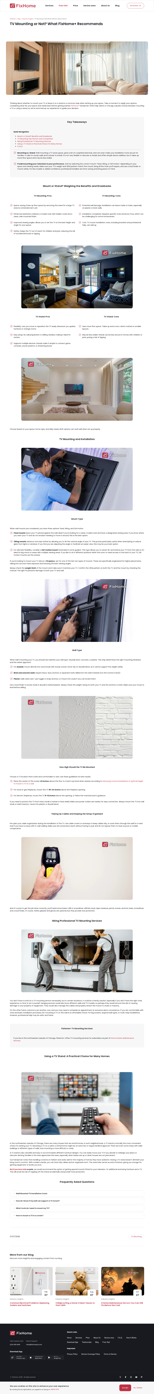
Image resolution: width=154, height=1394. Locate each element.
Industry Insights (27, 19)
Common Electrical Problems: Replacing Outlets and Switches (29, 1304)
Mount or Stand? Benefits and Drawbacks (34, 136)
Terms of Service (110, 1354)
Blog (117, 5)
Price (75, 5)
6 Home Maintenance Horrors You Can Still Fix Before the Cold (122, 1304)
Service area (89, 5)
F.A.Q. (120, 1337)
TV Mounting (136, 1236)
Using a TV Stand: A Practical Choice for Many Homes (39, 144)
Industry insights (16, 1299)
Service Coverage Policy (90, 1354)
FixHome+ (13, 19)
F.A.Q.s (20, 146)
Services (49, 5)
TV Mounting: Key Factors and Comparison (35, 139)
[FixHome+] (23, 6)
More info (55, 1389)
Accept (125, 1388)
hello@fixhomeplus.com (34, 1344)
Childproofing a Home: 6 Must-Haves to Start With (75, 1304)
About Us (105, 5)
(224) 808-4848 (15, 1344)
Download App (72, 1342)
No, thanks (138, 1388)
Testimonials (86, 1342)
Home (69, 1337)
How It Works (131, 1337)
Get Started (134, 6)
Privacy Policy (72, 1354)
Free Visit (63, 5)
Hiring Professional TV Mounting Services (34, 141)
